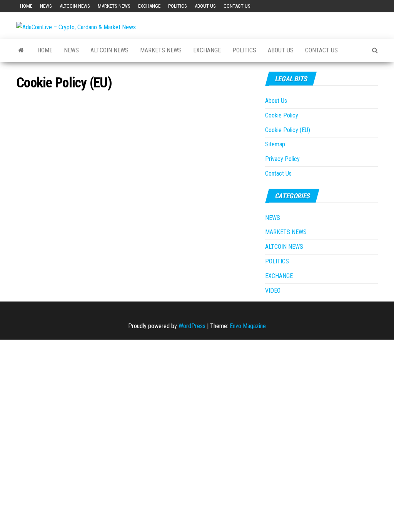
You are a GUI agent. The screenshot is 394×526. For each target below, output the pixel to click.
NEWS (46, 6)
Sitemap (275, 144)
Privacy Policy (282, 158)
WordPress (192, 326)
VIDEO (272, 290)
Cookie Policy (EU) (287, 130)
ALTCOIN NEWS (75, 6)
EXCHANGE (149, 6)
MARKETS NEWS (114, 6)
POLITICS (177, 6)
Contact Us (237, 6)
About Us (205, 6)
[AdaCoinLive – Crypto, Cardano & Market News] (21, 50)
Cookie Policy (281, 115)
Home (26, 6)
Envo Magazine (248, 326)
